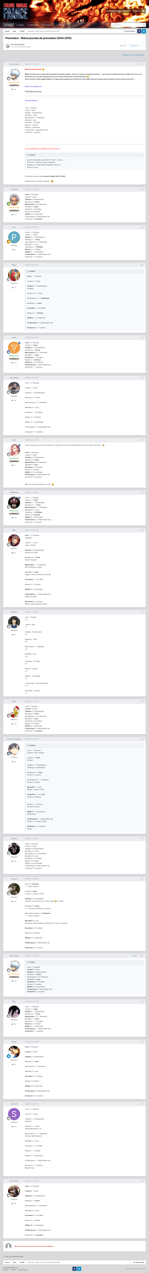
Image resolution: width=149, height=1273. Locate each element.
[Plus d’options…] (142, 64)
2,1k (14, 1064)
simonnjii (14, 1104)
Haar (14, 440)
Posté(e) (32, 64)
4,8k (14, 400)
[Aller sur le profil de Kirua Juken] (14, 1191)
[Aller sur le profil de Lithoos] (14, 889)
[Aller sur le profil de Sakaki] (14, 1052)
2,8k (14, 89)
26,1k (15, 363)
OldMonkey (14, 492)
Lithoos (14, 879)
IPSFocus (15, 1268)
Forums (10, 25)
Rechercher (33, 25)
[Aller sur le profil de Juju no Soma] (7, 45)
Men (14, 530)
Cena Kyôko (14, 378)
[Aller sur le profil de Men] (14, 540)
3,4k (14, 901)
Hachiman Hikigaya (14, 739)
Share (123, 45)
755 (14, 635)
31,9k (15, 214)
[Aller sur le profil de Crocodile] (14, 199)
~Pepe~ (14, 265)
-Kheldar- (14, 838)
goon (14, 337)
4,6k (14, 724)
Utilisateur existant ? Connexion (118, 11)
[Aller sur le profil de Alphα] (14, 711)
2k (15, 250)
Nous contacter (23, 1270)
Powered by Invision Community (136, 1269)
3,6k (14, 861)
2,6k (14, 517)
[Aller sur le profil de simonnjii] (14, 1114)
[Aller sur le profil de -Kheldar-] (14, 849)
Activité (61, 25)
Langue (5, 1270)
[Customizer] (143, 11)
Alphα (14, 701)
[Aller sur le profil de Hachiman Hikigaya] (14, 749)
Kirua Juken (14, 1181)
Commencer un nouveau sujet (133, 55)
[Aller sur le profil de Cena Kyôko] (14, 388)
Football (28, 47)
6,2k (14, 553)
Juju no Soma (19, 44)
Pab (14, 227)
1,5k (14, 287)
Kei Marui (14, 612)
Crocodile (14, 189)
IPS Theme (6, 1268)
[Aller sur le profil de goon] (14, 348)
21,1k (15, 465)
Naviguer (47, 25)
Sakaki (14, 1042)
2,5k (14, 1024)
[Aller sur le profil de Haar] (14, 450)
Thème (13, 1270)
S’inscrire (136, 11)
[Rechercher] (144, 25)
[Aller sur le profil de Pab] (14, 237)
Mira (14, 1001)
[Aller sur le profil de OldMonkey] (14, 503)
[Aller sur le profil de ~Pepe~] (14, 275)
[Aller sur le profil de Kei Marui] (14, 622)
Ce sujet (136, 25)
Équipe (21, 25)
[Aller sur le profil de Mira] (14, 1012)
